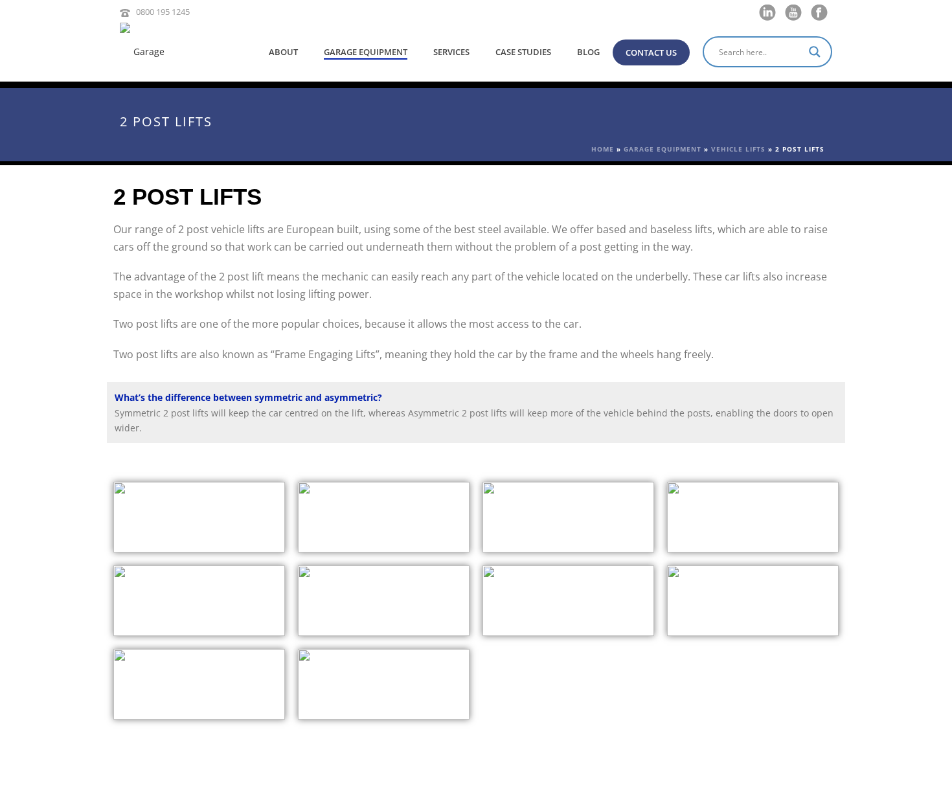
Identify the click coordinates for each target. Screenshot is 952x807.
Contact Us (651, 52)
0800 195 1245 (163, 11)
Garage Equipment (365, 52)
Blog (588, 52)
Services (451, 52)
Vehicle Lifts (738, 148)
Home (602, 148)
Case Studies (523, 52)
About (283, 52)
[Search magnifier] (817, 52)
